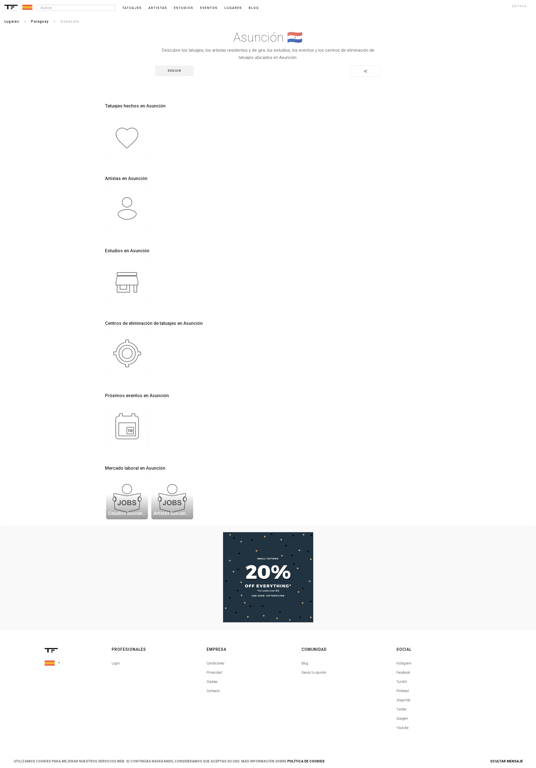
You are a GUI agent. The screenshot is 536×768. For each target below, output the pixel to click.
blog (254, 8)
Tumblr (401, 682)
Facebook (403, 673)
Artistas (158, 8)
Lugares (233, 8)
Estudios (183, 8)
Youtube (402, 728)
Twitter (401, 709)
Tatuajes (132, 8)
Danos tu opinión (314, 673)
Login (116, 663)
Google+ (402, 719)
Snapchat (403, 700)
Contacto (213, 691)
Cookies (212, 682)
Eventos (209, 8)
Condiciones (215, 663)
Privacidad (214, 673)
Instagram (403, 663)
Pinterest (402, 691)
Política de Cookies (305, 761)
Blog (305, 663)
